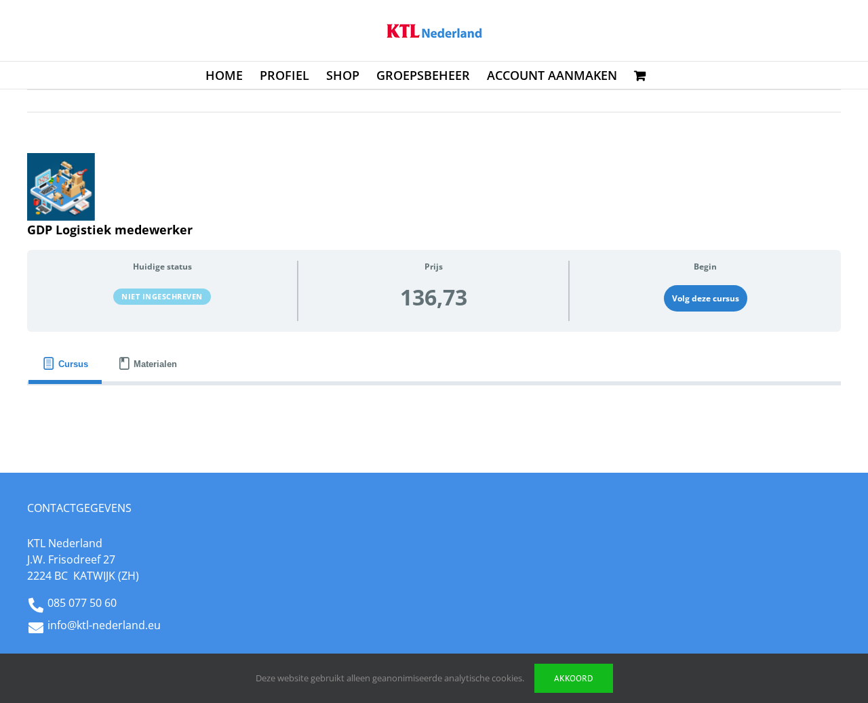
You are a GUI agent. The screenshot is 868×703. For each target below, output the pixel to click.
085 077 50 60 (82, 602)
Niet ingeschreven (162, 296)
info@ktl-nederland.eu (104, 625)
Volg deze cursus (705, 298)
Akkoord (573, 678)
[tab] (65, 364)
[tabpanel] (434, 407)
